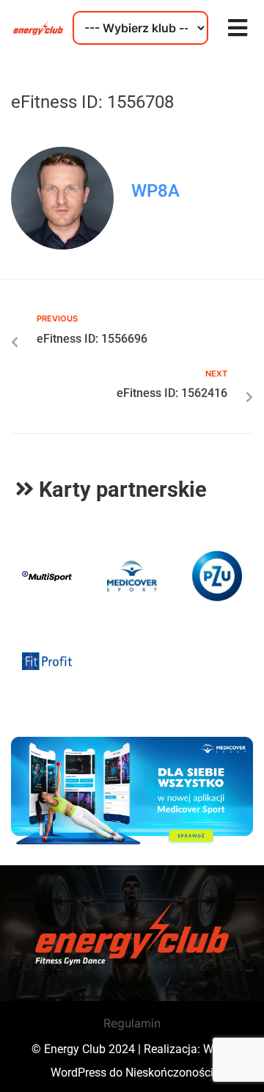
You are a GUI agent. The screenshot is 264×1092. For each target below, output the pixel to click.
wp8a (155, 191)
